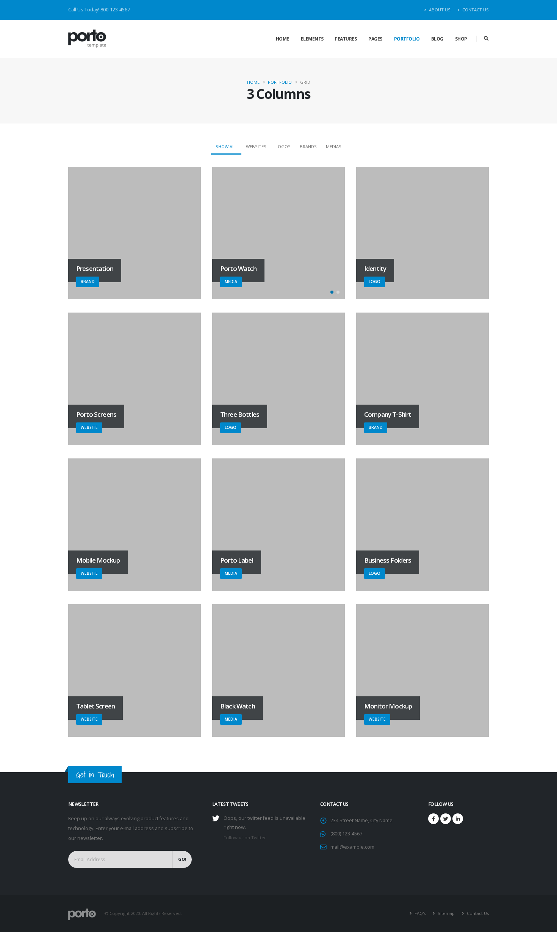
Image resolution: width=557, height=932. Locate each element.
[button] (332, 292)
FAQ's (419, 913)
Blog (437, 39)
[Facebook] (433, 818)
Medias (333, 146)
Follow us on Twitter (245, 837)
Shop (461, 39)
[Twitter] (445, 818)
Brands (308, 146)
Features (346, 39)
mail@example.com (352, 847)
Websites (256, 146)
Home (282, 39)
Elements (312, 39)
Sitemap (446, 913)
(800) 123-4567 (346, 833)
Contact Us (475, 10)
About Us (439, 10)
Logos (283, 146)
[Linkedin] (457, 818)
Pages (375, 39)
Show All (226, 146)
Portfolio (407, 39)
